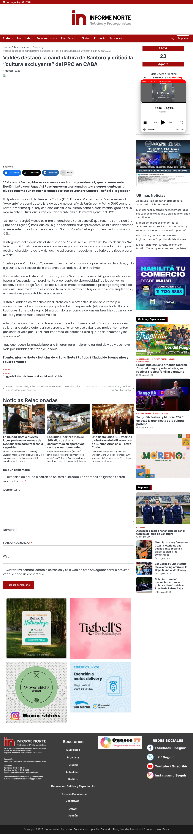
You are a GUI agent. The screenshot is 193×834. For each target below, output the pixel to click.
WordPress (163, 829)
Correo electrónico (17, 543)
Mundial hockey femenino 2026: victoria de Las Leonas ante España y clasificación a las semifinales (163, 213)
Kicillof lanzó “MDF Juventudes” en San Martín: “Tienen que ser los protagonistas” (161, 246)
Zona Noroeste (46, 38)
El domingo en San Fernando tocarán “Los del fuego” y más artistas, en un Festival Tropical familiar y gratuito (161, 368)
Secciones (115, 38)
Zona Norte (24, 38)
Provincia (100, 38)
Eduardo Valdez (53, 376)
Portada (8, 38)
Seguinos (183, 38)
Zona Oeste (68, 38)
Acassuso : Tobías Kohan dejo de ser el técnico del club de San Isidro (159, 202)
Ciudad (85, 38)
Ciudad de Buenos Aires (28, 376)
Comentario (12, 490)
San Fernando (142, 359)
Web (6, 556)
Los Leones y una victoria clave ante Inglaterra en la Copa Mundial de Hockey (161, 237)
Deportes (140, 527)
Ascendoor (136, 829)
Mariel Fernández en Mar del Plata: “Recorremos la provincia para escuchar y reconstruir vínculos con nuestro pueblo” (161, 226)
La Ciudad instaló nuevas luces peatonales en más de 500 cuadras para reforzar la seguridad (23, 442)
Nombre (10, 530)
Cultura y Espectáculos (163, 359)
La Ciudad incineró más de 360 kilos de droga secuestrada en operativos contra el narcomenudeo (66, 442)
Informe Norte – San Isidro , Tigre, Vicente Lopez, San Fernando (77, 829)
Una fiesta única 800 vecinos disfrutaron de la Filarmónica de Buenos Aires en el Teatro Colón (112, 442)
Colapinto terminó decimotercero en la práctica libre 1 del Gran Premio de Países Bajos (170, 584)
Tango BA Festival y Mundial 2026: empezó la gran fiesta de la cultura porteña (160, 420)
